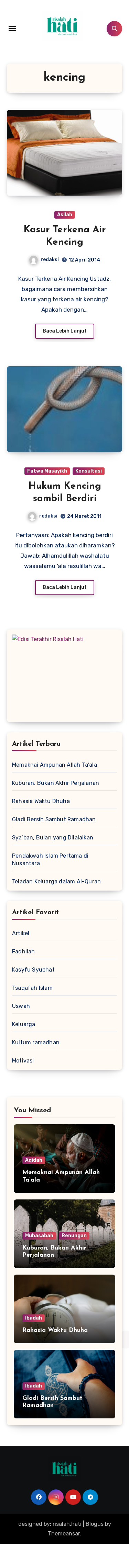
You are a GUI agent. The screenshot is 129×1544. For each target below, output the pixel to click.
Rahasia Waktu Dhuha (41, 801)
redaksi (50, 260)
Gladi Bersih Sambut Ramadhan (54, 819)
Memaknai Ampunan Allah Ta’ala (54, 765)
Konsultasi (88, 471)
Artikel (20, 933)
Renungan (74, 1236)
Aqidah (33, 1160)
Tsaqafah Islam (32, 988)
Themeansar (64, 1533)
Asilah (64, 215)
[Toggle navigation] (12, 28)
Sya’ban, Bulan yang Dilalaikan (52, 837)
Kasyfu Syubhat (33, 969)
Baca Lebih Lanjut (65, 331)
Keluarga (23, 1024)
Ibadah (33, 1318)
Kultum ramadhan (36, 1042)
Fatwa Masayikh (47, 471)
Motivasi (23, 1060)
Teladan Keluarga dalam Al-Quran (56, 881)
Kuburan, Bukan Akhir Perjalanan (55, 783)
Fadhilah (23, 951)
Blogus (95, 1524)
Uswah (21, 1006)
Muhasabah (39, 1236)
